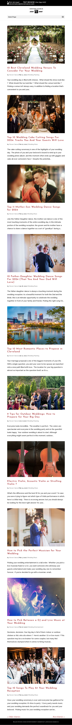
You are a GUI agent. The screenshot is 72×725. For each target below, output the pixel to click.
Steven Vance (13, 75)
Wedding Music (33, 144)
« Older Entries (13, 717)
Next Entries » (59, 717)
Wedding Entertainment (35, 627)
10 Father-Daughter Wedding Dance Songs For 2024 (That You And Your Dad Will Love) (34, 279)
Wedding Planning (33, 75)
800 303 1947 (14, 2)
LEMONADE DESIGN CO (52, 722)
